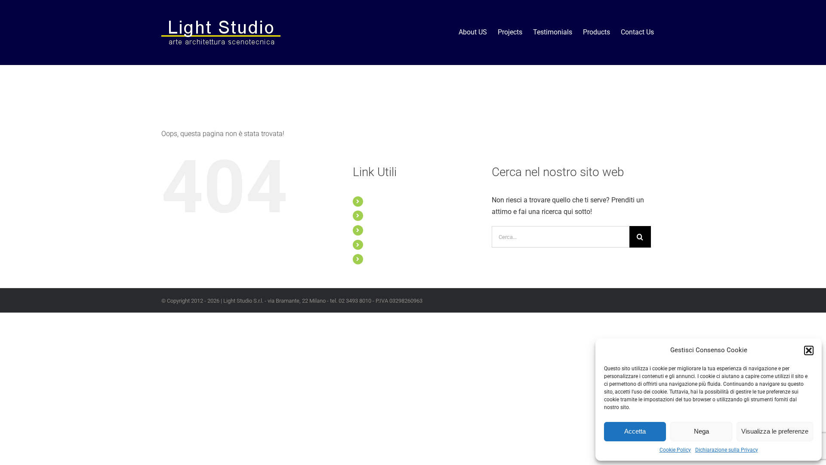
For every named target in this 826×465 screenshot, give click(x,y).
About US (379, 201)
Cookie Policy (675, 450)
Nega (701, 431)
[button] (808, 350)
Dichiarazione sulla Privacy (726, 450)
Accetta (635, 431)
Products (379, 244)
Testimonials (384, 229)
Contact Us (382, 258)
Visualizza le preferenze (774, 431)
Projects (378, 215)
